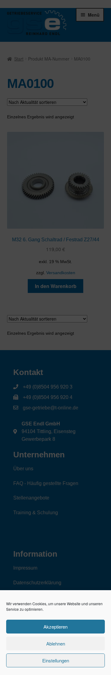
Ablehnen (55, 643)
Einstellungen (55, 660)
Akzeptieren (55, 626)
